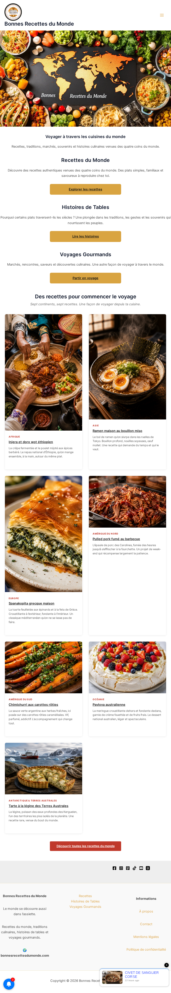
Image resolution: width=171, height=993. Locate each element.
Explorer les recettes (85, 189)
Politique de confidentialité (146, 950)
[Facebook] (114, 868)
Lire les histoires (85, 236)
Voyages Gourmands (85, 907)
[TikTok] (134, 868)
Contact (146, 924)
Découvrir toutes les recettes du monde (86, 846)
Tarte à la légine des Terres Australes (38, 806)
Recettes (85, 896)
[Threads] (148, 868)
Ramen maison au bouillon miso (117, 431)
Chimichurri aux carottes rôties (33, 705)
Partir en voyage (85, 278)
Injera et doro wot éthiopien (31, 442)
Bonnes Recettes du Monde (39, 24)
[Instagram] (121, 868)
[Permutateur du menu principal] (162, 15)
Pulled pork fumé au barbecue (116, 539)
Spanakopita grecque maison (31, 603)
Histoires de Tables (85, 901)
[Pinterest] (128, 868)
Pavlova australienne (109, 705)
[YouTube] (141, 868)
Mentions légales (146, 937)
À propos (146, 911)
